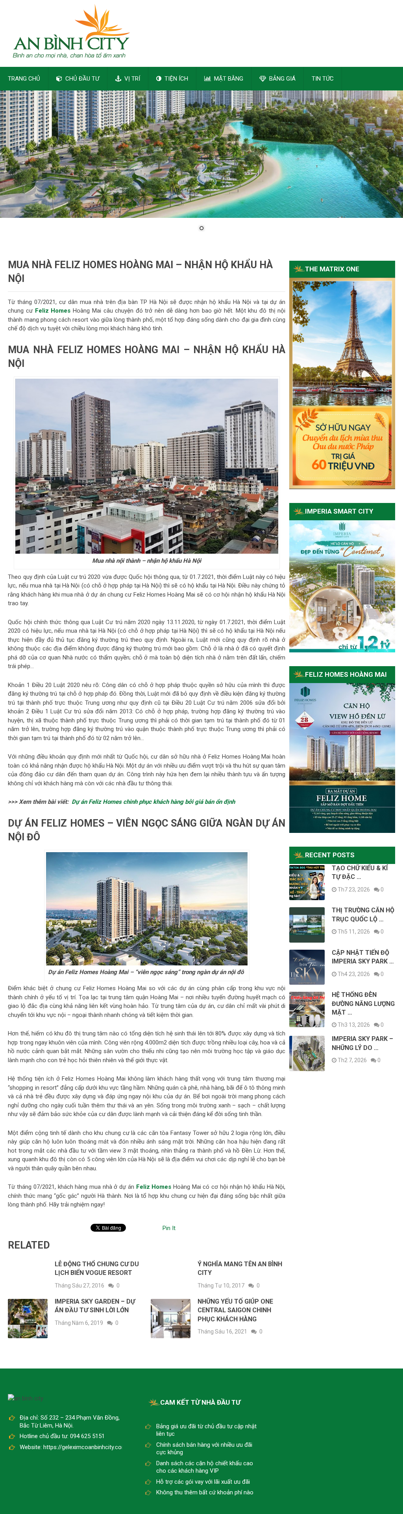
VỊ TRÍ (131, 78)
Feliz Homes (154, 1186)
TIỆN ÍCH (175, 78)
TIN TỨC (323, 78)
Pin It (169, 1228)
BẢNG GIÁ (282, 78)
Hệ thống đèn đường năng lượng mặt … (363, 1003)
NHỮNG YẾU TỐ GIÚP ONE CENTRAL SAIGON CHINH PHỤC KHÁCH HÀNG (235, 1310)
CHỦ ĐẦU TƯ (81, 78)
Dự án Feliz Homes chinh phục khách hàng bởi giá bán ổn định (153, 801)
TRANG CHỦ (24, 78)
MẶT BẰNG (228, 78)
